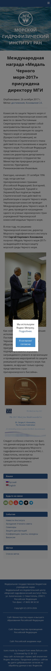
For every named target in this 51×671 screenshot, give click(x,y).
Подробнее (25, 331)
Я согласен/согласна (25, 342)
